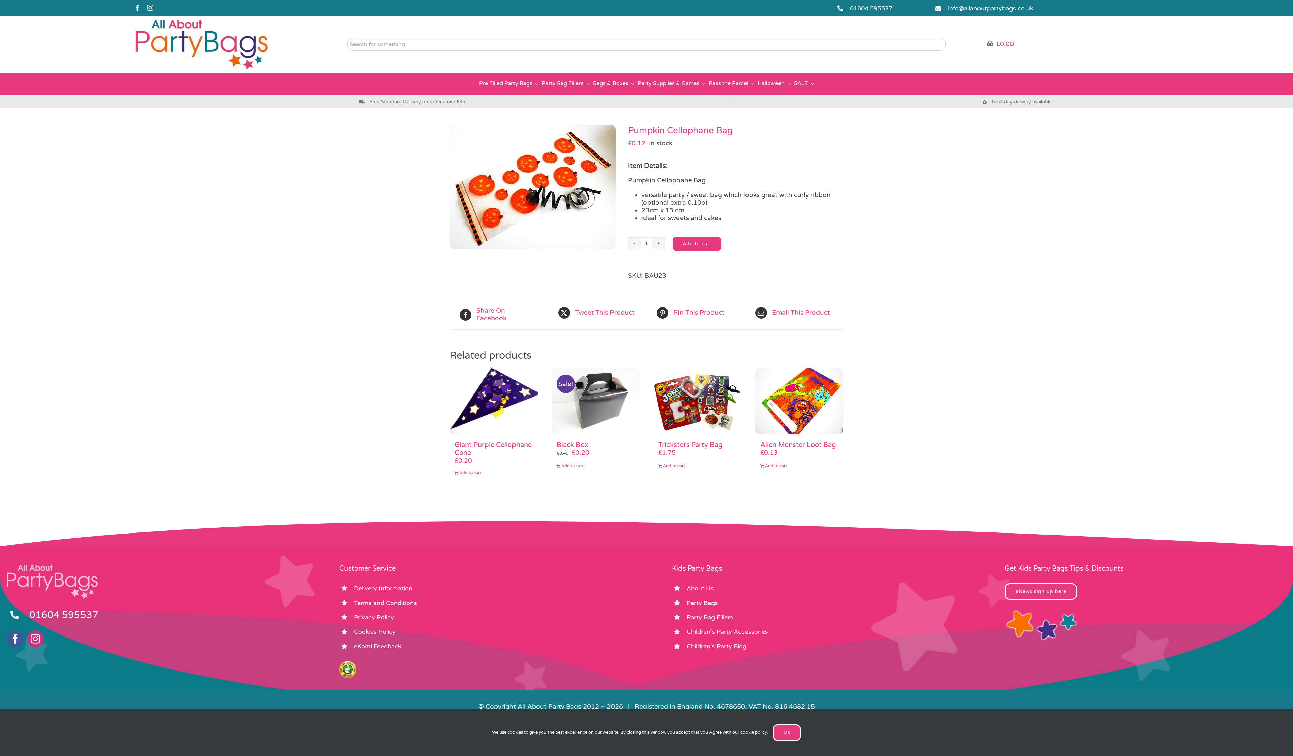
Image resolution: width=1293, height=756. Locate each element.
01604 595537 (871, 8)
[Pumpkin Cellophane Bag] (534, 187)
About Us (700, 588)
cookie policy (753, 732)
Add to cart (697, 244)
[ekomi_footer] (347, 664)
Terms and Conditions (385, 603)
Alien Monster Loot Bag (798, 445)
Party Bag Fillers (710, 617)
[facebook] (137, 8)
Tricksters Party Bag (690, 445)
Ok (787, 732)
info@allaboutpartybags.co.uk (990, 8)
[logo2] (201, 20)
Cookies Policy (375, 631)
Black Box (572, 445)
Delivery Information (383, 588)
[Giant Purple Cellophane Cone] (494, 401)
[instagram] (150, 8)
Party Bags (702, 603)
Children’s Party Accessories (727, 631)
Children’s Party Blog (717, 646)
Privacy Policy (374, 617)
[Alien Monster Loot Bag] (799, 401)
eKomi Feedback (377, 646)
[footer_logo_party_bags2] (52, 567)
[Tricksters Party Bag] (697, 401)
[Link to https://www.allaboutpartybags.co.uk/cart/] (990, 43)
